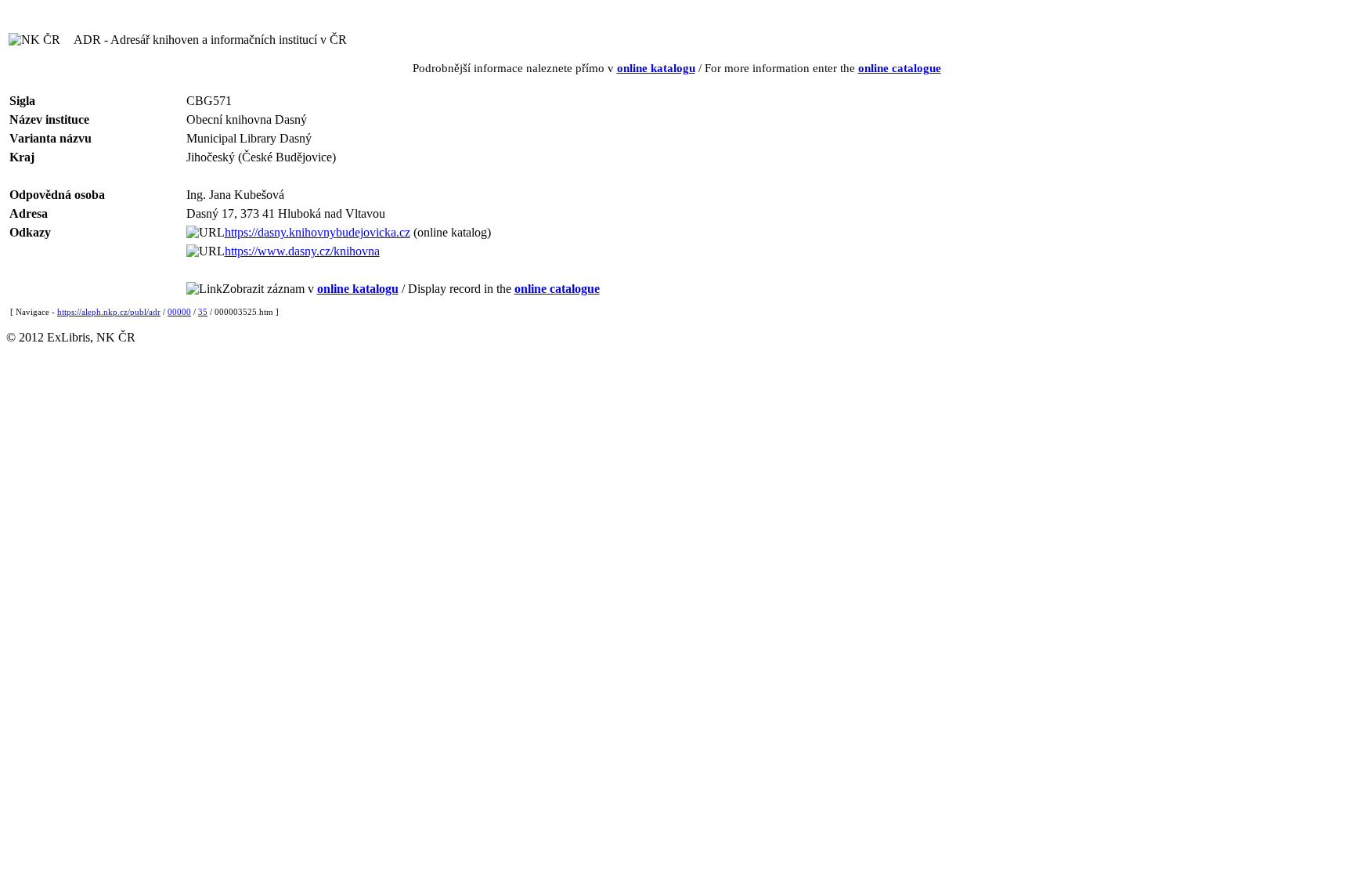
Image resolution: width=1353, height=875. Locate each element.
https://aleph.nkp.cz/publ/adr (109, 311)
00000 (179, 311)
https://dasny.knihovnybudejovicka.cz (317, 232)
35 (202, 311)
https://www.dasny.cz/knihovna (302, 251)
